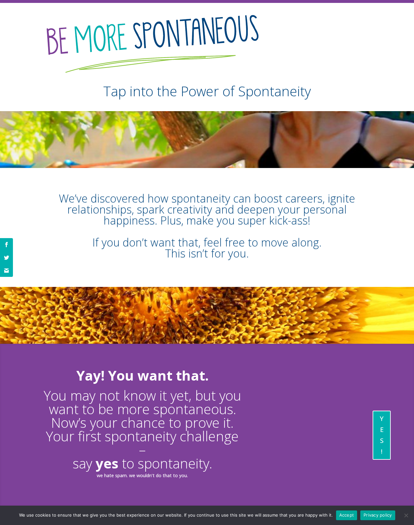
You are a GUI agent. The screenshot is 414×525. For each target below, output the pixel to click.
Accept (346, 515)
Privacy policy (378, 515)
